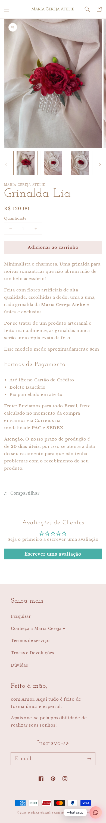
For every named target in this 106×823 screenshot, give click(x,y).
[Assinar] (89, 758)
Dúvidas (19, 665)
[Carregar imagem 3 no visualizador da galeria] (80, 163)
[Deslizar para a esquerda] (6, 164)
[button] (7, 9)
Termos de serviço (30, 640)
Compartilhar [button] (24, 493)
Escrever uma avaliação (52, 554)
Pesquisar (21, 616)
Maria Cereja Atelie (40, 812)
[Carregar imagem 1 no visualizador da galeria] (25, 163)
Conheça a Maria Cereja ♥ (38, 628)
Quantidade (15, 218)
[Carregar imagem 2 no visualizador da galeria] (52, 163)
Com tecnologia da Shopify (71, 812)
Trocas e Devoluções (32, 652)
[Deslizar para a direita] (100, 164)
